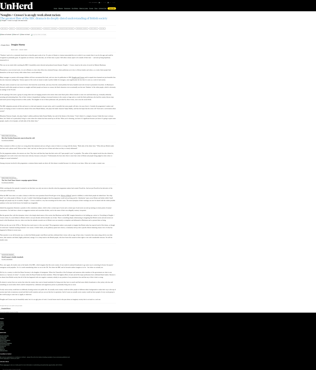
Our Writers (75, 8)
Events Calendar (4, 335)
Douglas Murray (18, 44)
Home (55, 8)
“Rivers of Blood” (66, 195)
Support (2, 347)
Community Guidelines (6, 343)
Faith (1, 326)
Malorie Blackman (22, 28)
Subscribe (112, 8)
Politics (2, 321)
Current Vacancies (5, 344)
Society (2, 329)
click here (6, 358)
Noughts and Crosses (66, 28)
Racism (102, 28)
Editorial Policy (4, 350)
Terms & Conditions (5, 340)
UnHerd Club (102, 8)
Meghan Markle (36, 28)
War (1, 327)
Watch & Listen (83, 8)
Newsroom (67, 8)
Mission (60, 8)
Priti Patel (93, 28)
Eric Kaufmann (7, 259)
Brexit (12, 28)
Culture (2, 323)
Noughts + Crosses (50, 28)
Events (91, 8)
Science (2, 324)
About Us (2, 349)
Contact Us (3, 346)
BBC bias (4, 28)
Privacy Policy (3, 341)
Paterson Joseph (82, 28)
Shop (96, 8)
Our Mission (3, 338)
